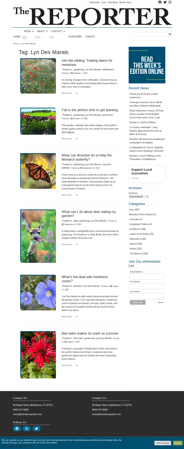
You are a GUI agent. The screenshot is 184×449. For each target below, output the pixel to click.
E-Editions (134, 229)
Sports (132, 248)
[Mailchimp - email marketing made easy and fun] (159, 302)
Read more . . (68, 93)
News (27, 31)
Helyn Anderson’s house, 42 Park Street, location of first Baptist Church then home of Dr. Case (146, 114)
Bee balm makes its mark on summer (90, 333)
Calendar (134, 219)
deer (76, 221)
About (41, 31)
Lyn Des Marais (93, 69)
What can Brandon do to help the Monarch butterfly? (87, 157)
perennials (107, 115)
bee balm (78, 338)
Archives (133, 193)
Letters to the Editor (139, 234)
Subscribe (94, 2)
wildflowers (108, 69)
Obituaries (134, 239)
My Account (125, 2)
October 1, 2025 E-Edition (142, 122)
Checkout (112, 2)
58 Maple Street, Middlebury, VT (29, 405)
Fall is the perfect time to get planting (90, 110)
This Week (134, 253)
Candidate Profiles (138, 224)
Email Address (136, 272)
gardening (79, 69)
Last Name (135, 291)
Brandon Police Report (141, 214)
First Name (135, 281)
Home (17, 36)
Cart (103, 2)
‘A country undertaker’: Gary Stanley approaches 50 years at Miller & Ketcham (145, 130)
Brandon (78, 286)
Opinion (133, 244)
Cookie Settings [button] (162, 443)
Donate (90, 36)
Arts (131, 209)
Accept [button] (178, 443)
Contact (56, 31)
